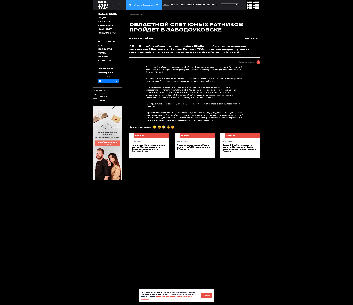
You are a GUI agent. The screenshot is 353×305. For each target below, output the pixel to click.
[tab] (108, 68)
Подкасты (105, 49)
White (174, 5)
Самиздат (105, 29)
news (102, 93)
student (103, 96)
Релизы (103, 57)
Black (166, 5)
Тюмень (230, 135)
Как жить (104, 21)
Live (100, 45)
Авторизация (105, 68)
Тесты (102, 53)
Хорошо (206, 295)
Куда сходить (107, 14)
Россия (139, 135)
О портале (104, 60)
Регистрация (105, 73)
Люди (102, 18)
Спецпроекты (107, 33)
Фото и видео (107, 41)
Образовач (105, 25)
